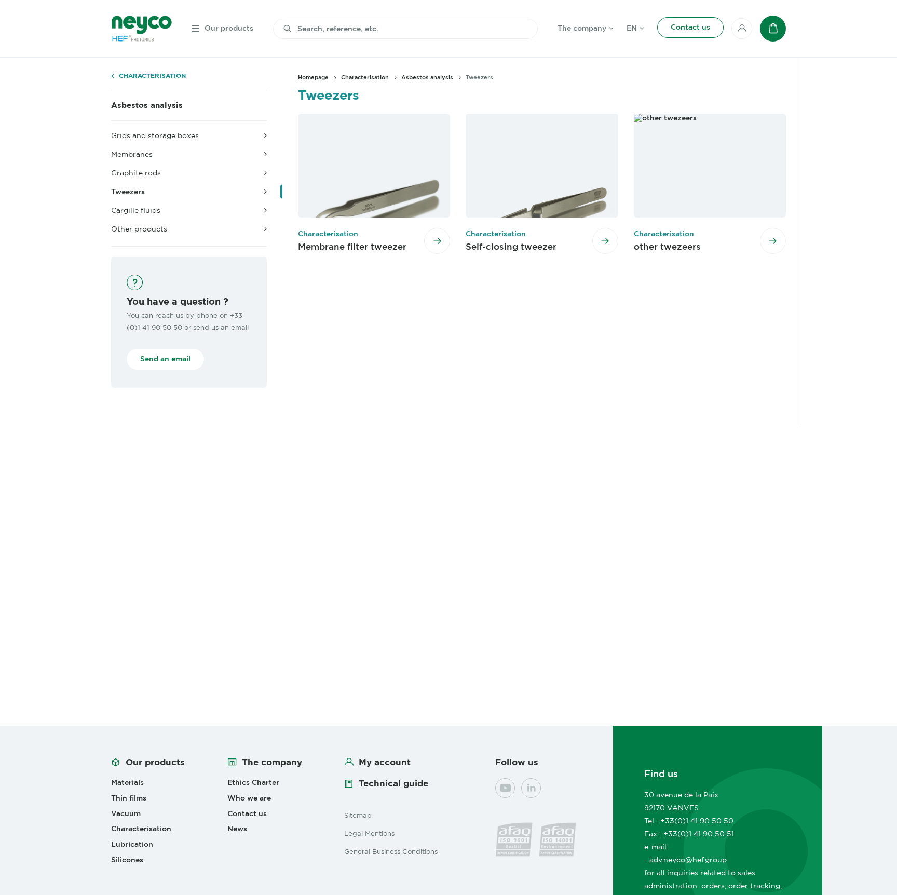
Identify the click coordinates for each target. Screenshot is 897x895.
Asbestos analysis (147, 105)
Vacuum (126, 813)
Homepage (313, 77)
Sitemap (358, 815)
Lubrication (132, 844)
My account (385, 762)
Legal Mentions (369, 833)
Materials (127, 782)
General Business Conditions (391, 851)
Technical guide (393, 783)
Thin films (128, 798)
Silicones (127, 859)
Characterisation (152, 76)
